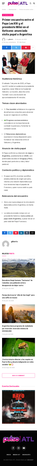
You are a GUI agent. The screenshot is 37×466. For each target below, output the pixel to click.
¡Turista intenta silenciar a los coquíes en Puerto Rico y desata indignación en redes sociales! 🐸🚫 (18, 362)
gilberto (10, 39)
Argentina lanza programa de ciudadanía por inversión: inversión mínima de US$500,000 (17, 328)
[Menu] (3, 3)
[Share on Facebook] (6, 48)
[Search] (34, 3)
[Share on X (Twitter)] (16, 48)
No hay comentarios (10, 42)
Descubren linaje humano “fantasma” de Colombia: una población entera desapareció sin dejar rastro (17, 283)
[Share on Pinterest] (26, 48)
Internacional (8, 15)
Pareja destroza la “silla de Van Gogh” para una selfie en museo (18, 296)
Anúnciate (26, 454)
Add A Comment (18, 375)
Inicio (9, 454)
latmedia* (30, 460)
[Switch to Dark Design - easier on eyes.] (30, 3)
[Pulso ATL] (18, 3)
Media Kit (16, 454)
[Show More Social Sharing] (33, 48)
